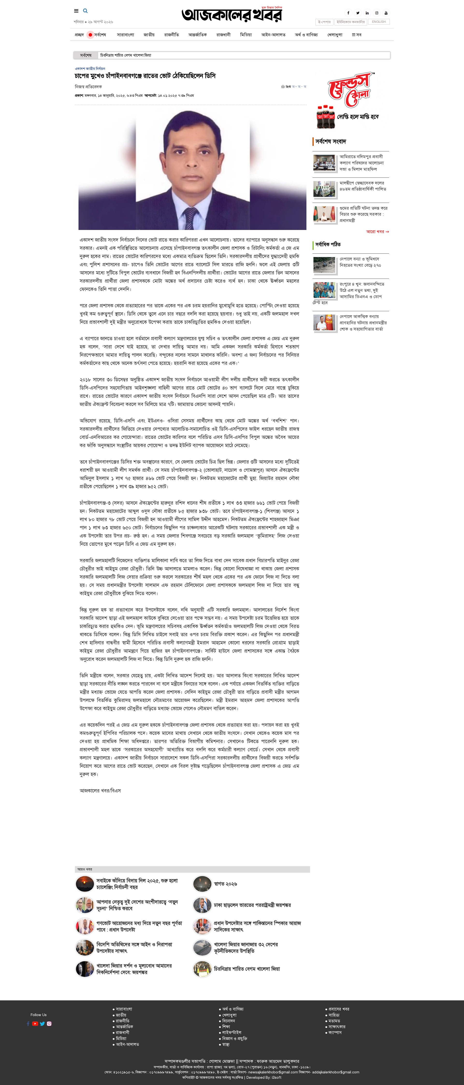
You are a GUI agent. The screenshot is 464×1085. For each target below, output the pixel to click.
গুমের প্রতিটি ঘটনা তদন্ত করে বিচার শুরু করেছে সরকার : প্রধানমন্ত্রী (364, 214)
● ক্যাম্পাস (333, 1032)
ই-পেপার (324, 22)
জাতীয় (149, 34)
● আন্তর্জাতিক (122, 1026)
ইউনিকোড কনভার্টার (351, 22)
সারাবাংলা (125, 34)
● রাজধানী (120, 1032)
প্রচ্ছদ (79, 34)
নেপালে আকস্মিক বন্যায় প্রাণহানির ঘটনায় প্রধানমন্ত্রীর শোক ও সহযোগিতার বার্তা (363, 323)
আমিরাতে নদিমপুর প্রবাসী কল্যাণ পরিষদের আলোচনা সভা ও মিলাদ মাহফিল (362, 163)
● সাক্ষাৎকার (335, 1026)
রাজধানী (224, 34)
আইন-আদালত (273, 34)
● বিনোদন (227, 1021)
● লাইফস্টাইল (230, 1032)
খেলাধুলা (334, 34)
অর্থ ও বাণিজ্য (306, 34)
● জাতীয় (119, 1015)
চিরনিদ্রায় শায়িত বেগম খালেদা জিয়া (126, 55)
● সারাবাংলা (122, 1009)
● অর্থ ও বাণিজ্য (231, 1009)
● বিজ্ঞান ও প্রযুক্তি (233, 1038)
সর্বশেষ (99, 34)
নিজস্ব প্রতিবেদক (88, 86)
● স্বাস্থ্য (224, 1044)
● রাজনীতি (120, 1021)
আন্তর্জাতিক (197, 34)
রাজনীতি (171, 34)
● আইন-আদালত (125, 1044)
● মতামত (332, 1021)
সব (358, 34)
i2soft (277, 1077)
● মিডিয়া (119, 1038)
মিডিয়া (246, 34)
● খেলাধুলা (228, 1015)
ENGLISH (379, 22)
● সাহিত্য (332, 1015)
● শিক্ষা (224, 1026)
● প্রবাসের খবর (337, 1009)
